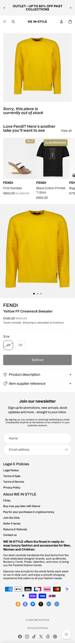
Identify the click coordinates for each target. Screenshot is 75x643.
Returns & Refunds (15, 529)
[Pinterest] (55, 636)
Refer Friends (11, 523)
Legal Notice (11, 470)
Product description (24, 375)
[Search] (13, 21)
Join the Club (11, 517)
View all (66, 130)
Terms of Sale (11, 476)
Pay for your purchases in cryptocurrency (28, 511)
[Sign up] (66, 449)
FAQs (6, 500)
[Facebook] (20, 636)
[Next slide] (70, 7)
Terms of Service (13, 481)
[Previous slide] (4, 7)
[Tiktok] (34, 636)
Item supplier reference (27, 384)
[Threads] (48, 636)
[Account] (61, 21)
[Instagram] (27, 636)
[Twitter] (41, 636)
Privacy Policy (11, 487)
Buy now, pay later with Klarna (21, 506)
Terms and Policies (37, 628)
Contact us (10, 535)
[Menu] (4, 21)
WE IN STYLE (41, 620)
